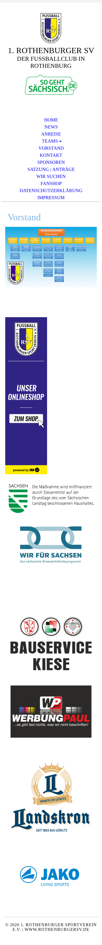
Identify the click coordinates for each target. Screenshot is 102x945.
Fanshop (51, 183)
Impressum (51, 197)
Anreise (51, 134)
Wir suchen (51, 176)
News (51, 127)
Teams (50, 141)
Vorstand (51, 148)
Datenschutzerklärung (51, 190)
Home (51, 119)
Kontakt (51, 155)
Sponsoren (51, 162)
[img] (51, 28)
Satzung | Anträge (51, 169)
